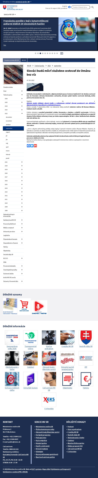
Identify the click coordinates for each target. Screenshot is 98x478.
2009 (6, 207)
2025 (6, 102)
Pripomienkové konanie (10, 239)
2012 (6, 195)
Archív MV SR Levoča (9, 277)
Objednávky (6, 251)
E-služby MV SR (73, 432)
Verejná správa (41, 443)
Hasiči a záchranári (43, 446)
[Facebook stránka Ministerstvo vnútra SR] (69, 7)
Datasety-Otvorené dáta (10, 281)
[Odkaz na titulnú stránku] (13, 7)
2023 (6, 110)
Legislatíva (6, 235)
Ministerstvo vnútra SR (44, 427)
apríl (7, 147)
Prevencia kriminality (9, 266)
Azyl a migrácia (41, 440)
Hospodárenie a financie (10, 243)
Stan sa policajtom (74, 429)
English (64, 6)
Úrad (4, 91)
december (9, 117)
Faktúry (5, 247)
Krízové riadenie (42, 449)
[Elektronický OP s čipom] (10, 307)
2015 (6, 184)
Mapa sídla (46, 469)
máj (7, 143)
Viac (4, 45)
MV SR (24, 60)
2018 (6, 173)
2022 (6, 113)
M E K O (5, 258)
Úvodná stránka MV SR (11, 60)
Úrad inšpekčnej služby (10, 270)
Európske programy (43, 435)
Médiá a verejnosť (8, 228)
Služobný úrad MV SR (9, 220)
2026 (6, 98)
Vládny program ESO (75, 446)
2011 (6, 199)
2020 (6, 166)
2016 (6, 181)
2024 (6, 106)
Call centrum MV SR (75, 449)
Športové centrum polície (45, 457)
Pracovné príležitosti (9, 224)
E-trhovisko (72, 452)
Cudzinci (71, 440)
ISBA (4, 262)
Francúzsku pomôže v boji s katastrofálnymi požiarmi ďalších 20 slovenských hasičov (25, 22)
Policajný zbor (41, 438)
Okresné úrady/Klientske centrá (47, 432)
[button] (10, 14)
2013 (6, 192)
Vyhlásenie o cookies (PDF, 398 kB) (15, 472)
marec (8, 151)
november (9, 121)
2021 (6, 162)
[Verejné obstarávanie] (24, 306)
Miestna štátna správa (76, 443)
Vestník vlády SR (8, 254)
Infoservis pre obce (9, 231)
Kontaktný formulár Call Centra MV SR (16, 456)
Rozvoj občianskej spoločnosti (47, 454)
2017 (6, 177)
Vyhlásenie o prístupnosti (60, 469)
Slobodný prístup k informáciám (8, 215)
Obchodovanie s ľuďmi (76, 438)
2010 (6, 203)
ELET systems (37, 469)
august (8, 132)
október (8, 124)
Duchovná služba (8, 274)
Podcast (71, 427)
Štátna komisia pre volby (45, 429)
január (7, 158)
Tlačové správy (7, 95)
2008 (6, 210)
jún (7, 139)
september (9, 128)
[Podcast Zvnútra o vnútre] (39, 307)
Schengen (39, 452)
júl (6, 136)
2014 (6, 188)
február (8, 154)
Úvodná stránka (8, 87)
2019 (6, 169)
